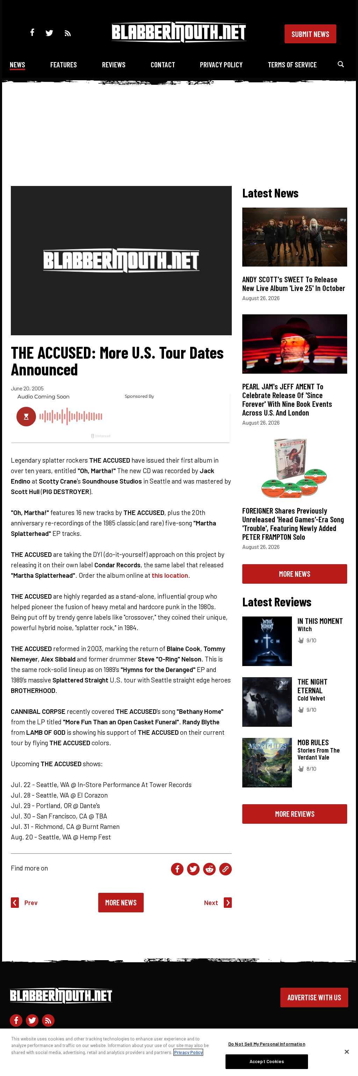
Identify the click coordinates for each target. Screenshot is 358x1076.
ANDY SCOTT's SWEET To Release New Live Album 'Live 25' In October (293, 283)
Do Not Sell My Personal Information (266, 1044)
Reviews (114, 64)
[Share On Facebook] (177, 869)
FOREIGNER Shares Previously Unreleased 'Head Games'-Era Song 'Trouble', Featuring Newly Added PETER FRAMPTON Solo (293, 523)
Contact (163, 64)
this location (170, 575)
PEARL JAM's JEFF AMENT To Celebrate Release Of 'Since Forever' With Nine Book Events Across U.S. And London (287, 399)
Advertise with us (314, 997)
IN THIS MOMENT (320, 621)
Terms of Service (292, 64)
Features (63, 64)
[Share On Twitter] (193, 869)
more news (294, 573)
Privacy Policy (221, 64)
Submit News (310, 33)
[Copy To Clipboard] (225, 869)
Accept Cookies (267, 1061)
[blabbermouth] (179, 40)
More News (121, 902)
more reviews (295, 813)
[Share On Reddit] (209, 869)
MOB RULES (313, 742)
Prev (31, 902)
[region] (179, 1052)
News (17, 64)
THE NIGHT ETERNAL (313, 686)
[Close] (347, 1051)
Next (211, 902)
